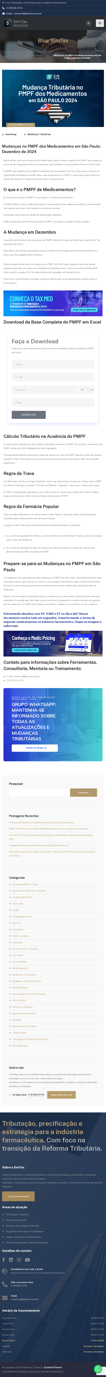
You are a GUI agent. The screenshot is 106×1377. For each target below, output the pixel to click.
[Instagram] (19, 1260)
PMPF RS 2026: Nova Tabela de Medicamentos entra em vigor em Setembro (48, 828)
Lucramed (17, 955)
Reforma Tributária (22, 1007)
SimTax (30, 272)
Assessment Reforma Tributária (29, 891)
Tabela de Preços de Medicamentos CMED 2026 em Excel (39, 845)
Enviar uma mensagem (18, 1196)
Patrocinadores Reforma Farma (28, 994)
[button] (98, 1369)
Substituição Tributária (24, 1026)
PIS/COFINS (18, 1000)
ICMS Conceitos (20, 936)
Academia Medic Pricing (25, 884)
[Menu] (100, 23)
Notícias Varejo (20, 987)
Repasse (16, 1020)
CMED (15, 910)
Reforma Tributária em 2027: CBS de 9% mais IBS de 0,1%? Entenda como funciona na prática (52, 853)
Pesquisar (16, 784)
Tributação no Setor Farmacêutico (30, 1039)
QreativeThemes (53, 1367)
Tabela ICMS (19, 1033)
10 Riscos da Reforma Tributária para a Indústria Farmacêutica (41, 822)
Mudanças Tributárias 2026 (26, 981)
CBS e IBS (17, 903)
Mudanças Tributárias (39, 134)
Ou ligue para (26, 1094)
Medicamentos (20, 968)
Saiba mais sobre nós (61, 1095)
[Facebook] (3, 1260)
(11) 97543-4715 (15, 680)
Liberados (17, 942)
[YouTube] (27, 1260)
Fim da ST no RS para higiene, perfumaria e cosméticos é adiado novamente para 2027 (51, 837)
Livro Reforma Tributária (25, 949)
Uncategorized (20, 1045)
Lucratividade (19, 962)
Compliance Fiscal (21, 916)
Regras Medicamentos (24, 1013)
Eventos (16, 923)
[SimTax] (17, 23)
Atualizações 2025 (21, 897)
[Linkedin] (11, 1260)
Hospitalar (18, 929)
